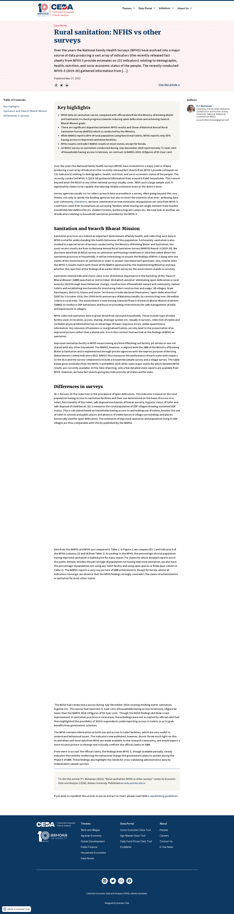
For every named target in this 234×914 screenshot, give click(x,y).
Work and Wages (90, 829)
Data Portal (127, 823)
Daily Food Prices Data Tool (136, 841)
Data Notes (60, 25)
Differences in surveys (16, 115)
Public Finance (89, 846)
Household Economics (93, 852)
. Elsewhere (80, 202)
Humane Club (122, 903)
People (164, 829)
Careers (164, 835)
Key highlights (11, 106)
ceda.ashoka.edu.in (134, 783)
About (163, 823)
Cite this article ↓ (169, 84)
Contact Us (166, 841)
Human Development (93, 841)
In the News (166, 846)
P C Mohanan (204, 106)
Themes (86, 823)
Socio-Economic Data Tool (135, 829)
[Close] (120, 14)
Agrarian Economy (91, 835)
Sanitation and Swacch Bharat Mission (25, 111)
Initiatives (164, 8)
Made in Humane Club (19, 909)
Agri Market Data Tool (132, 835)
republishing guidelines (164, 796)
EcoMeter (126, 846)
